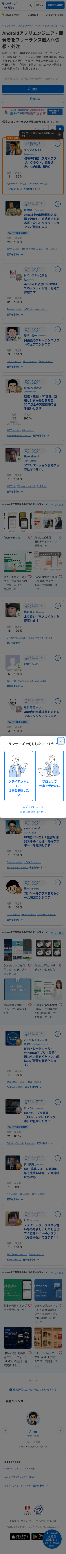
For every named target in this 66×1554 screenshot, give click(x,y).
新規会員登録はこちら (33, 812)
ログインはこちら (33, 806)
